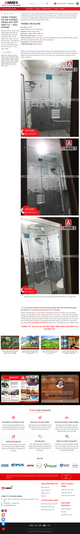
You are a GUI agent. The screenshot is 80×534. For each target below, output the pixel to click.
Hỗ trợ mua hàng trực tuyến (49, 504)
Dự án (37, 8)
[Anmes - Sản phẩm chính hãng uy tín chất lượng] (14, 3)
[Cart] (77, 3)
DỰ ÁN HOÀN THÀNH (7, 14)
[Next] (36, 389)
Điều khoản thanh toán (47, 509)
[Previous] (3, 389)
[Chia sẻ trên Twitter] (4, 52)
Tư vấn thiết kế (46, 8)
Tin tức (56, 8)
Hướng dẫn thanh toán (47, 506)
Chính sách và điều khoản (34, 529)
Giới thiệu (30, 8)
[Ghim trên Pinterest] (7, 52)
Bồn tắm (43, 496)
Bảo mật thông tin (47, 529)
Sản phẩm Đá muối (66, 514)
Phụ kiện (63, 512)
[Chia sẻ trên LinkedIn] (9, 52)
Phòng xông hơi (45, 490)
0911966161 (70, 3)
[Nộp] (47, 3)
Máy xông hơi (45, 487)
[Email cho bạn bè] (6, 52)
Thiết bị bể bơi (45, 493)
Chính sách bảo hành (67, 489)
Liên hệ (62, 8)
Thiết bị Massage (66, 509)
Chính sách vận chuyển (68, 495)
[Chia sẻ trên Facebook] (2, 52)
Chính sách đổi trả (66, 492)
